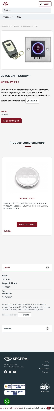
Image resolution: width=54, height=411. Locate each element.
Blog (47, 361)
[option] (27, 196)
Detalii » (7, 231)
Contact (45, 372)
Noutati (45, 365)
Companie (44, 368)
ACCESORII (17, 26)
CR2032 (33, 101)
